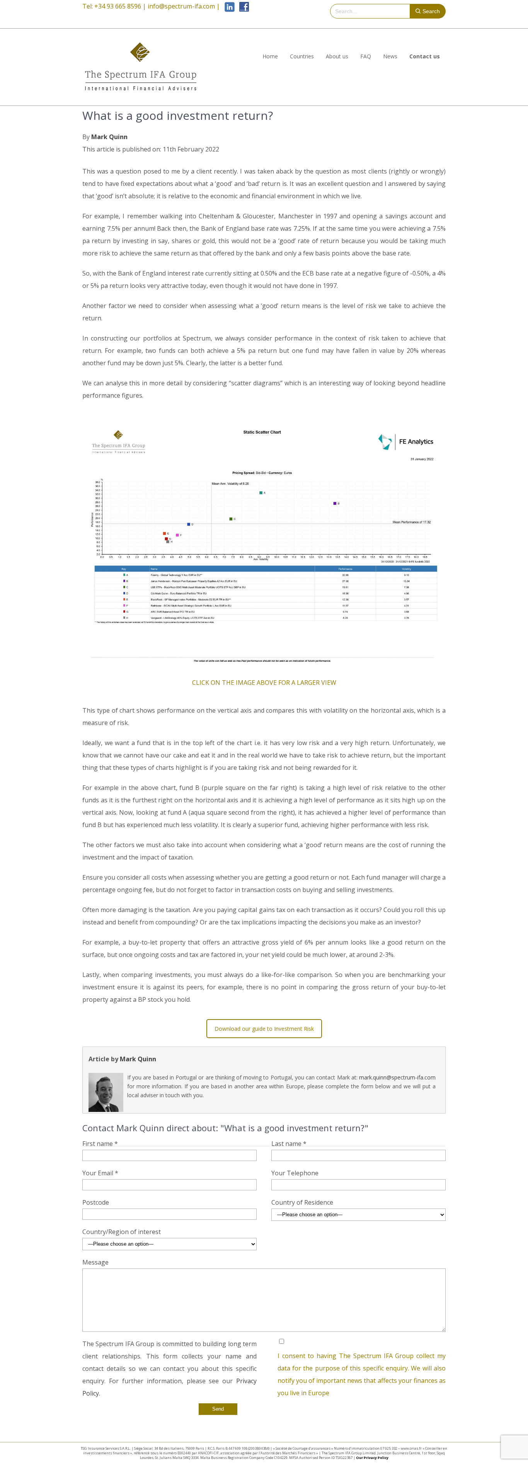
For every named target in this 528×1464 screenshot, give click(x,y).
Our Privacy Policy (372, 1457)
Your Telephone (295, 1173)
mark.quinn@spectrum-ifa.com (397, 1077)
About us (337, 56)
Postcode (95, 1202)
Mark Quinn (109, 137)
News (390, 56)
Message (95, 1262)
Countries (302, 56)
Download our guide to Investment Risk (264, 1028)
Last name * (289, 1143)
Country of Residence (302, 1202)
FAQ (365, 56)
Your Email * (100, 1173)
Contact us (424, 56)
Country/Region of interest (121, 1231)
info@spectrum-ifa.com (181, 6)
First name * (100, 1143)
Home (270, 56)
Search (431, 11)
